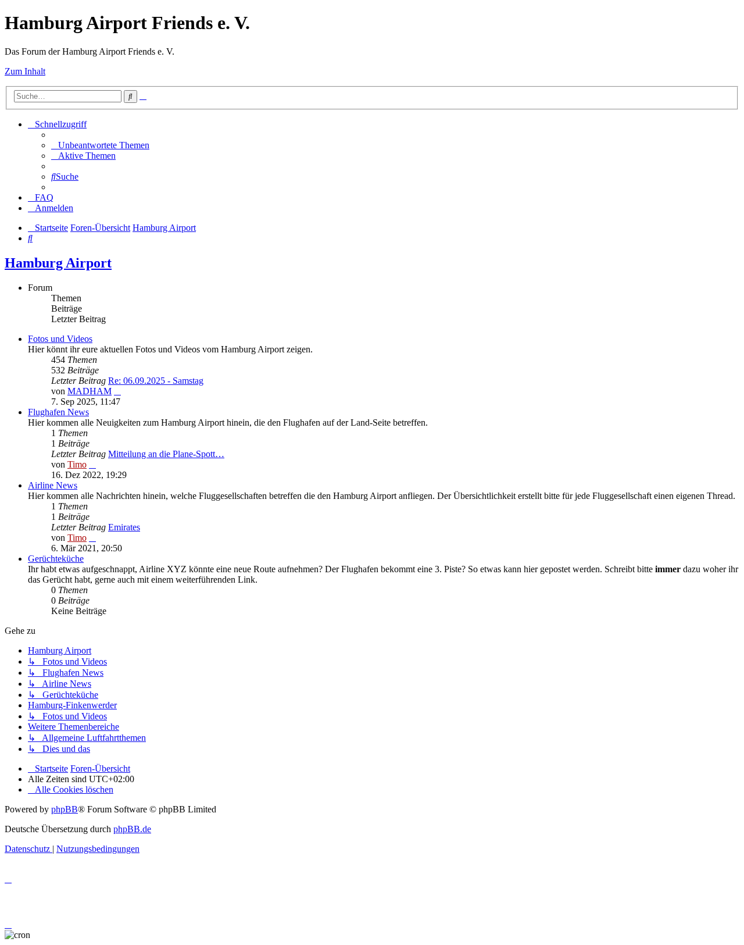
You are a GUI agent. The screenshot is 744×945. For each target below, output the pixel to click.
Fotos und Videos (60, 339)
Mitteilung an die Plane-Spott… (166, 454)
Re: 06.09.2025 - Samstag (155, 381)
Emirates (124, 527)
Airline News (52, 485)
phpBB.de (132, 829)
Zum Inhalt (25, 71)
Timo (77, 464)
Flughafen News (58, 412)
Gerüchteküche (56, 559)
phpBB (64, 809)
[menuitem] (100, 145)
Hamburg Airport (58, 262)
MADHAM (89, 391)
